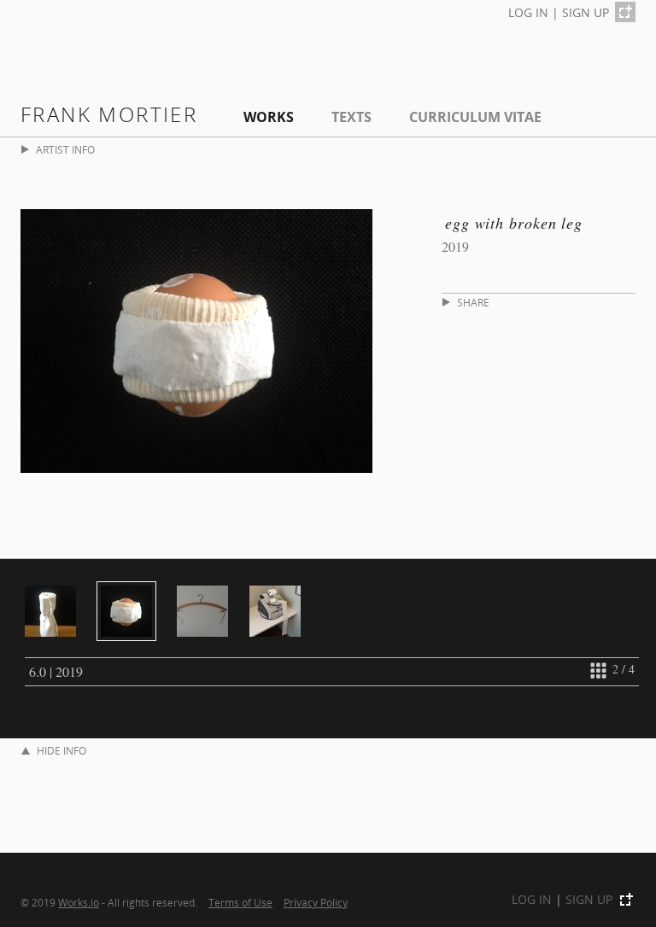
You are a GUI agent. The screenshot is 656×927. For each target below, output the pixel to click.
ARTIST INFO (65, 150)
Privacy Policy (316, 902)
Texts (351, 117)
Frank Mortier (108, 114)
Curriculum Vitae (475, 117)
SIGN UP (585, 12)
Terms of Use (240, 902)
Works (268, 117)
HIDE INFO (61, 750)
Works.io (78, 902)
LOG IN (528, 12)
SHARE (473, 302)
